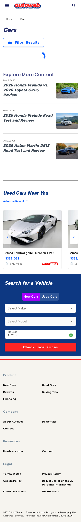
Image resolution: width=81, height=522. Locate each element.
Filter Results (27, 42)
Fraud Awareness (14, 491)
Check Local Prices (40, 347)
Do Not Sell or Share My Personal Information (57, 482)
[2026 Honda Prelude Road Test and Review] (67, 121)
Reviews (8, 392)
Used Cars (49, 296)
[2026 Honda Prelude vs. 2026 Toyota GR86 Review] (67, 90)
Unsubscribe (50, 491)
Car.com (47, 451)
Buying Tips (50, 392)
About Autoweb (13, 421)
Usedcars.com (13, 451)
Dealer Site (49, 421)
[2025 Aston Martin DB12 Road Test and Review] (67, 151)
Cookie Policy (12, 481)
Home (9, 19)
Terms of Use (12, 474)
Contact (8, 428)
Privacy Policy (51, 474)
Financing (9, 399)
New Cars (31, 296)
